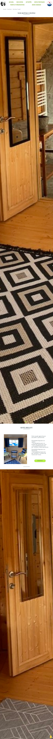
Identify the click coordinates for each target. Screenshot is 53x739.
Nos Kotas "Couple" (17, 9)
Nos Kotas (19, 2)
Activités (28, 2)
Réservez (40, 460)
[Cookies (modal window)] (50, 737)
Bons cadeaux (36, 5)
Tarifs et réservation (17, 5)
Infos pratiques (39, 2)
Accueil (11, 2)
